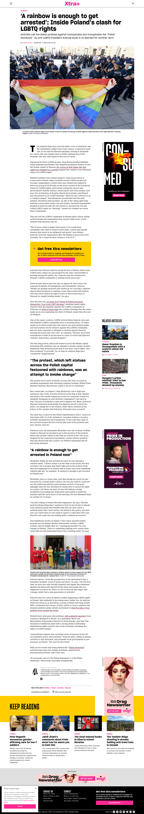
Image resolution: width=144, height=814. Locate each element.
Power (53, 688)
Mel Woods (116, 388)
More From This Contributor (49, 667)
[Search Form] (133, 3)
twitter (117, 812)
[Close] (36, 788)
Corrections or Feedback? (40, 692)
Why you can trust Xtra (63, 692)
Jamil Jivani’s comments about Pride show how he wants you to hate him (55, 740)
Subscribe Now (56, 260)
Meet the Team (49, 794)
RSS (134, 812)
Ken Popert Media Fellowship (75, 798)
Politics (47, 688)
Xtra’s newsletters (71, 794)
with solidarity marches (75, 616)
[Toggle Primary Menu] (11, 3)
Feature (68, 688)
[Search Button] (133, 3)
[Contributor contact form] (41, 679)
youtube (120, 812)
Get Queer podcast (71, 801)
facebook (114, 812)
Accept (20, 806)
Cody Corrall (108, 388)
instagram (124, 812)
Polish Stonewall (76, 647)
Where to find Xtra (71, 796)
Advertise (47, 798)
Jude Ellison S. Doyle (111, 355)
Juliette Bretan (28, 43)
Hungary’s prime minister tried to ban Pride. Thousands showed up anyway (114, 381)
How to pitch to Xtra (51, 796)
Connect (67, 791)
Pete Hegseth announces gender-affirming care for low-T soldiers (23, 740)
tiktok (127, 812)
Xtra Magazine (72, 3)
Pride (104, 375)
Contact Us (48, 791)
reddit (130, 812)
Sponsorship (48, 801)
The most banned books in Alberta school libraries (88, 739)
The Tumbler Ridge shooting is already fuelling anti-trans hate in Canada (120, 740)
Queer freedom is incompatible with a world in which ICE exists (113, 348)
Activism (24, 11)
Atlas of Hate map (50, 309)
